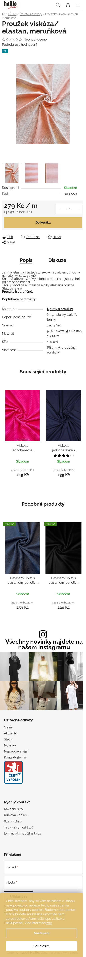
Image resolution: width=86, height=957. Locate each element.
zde (49, 923)
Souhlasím (41, 946)
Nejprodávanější (16, 751)
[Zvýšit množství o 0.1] (79, 209)
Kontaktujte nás (15, 757)
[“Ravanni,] (13, 772)
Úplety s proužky (60, 309)
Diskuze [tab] (57, 260)
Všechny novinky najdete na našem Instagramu (44, 644)
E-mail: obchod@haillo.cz (22, 833)
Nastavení (41, 933)
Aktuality (10, 733)
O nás (8, 727)
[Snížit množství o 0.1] (59, 209)
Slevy (8, 739)
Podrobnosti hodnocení (19, 45)
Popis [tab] (26, 260)
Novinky (10, 745)
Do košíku (43, 222)
